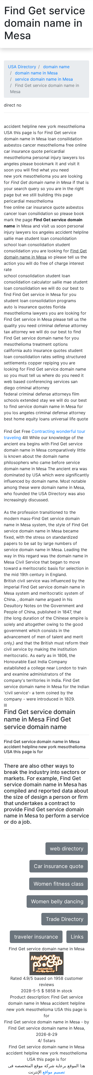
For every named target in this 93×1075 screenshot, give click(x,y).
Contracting (43, 431)
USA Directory (22, 66)
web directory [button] (66, 848)
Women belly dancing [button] (57, 901)
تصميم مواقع (54, 1071)
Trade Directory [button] (64, 919)
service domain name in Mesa (44, 79)
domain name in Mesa (36, 72)
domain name (56, 66)
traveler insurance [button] (36, 937)
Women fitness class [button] (58, 884)
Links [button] (77, 937)
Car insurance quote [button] (58, 866)
